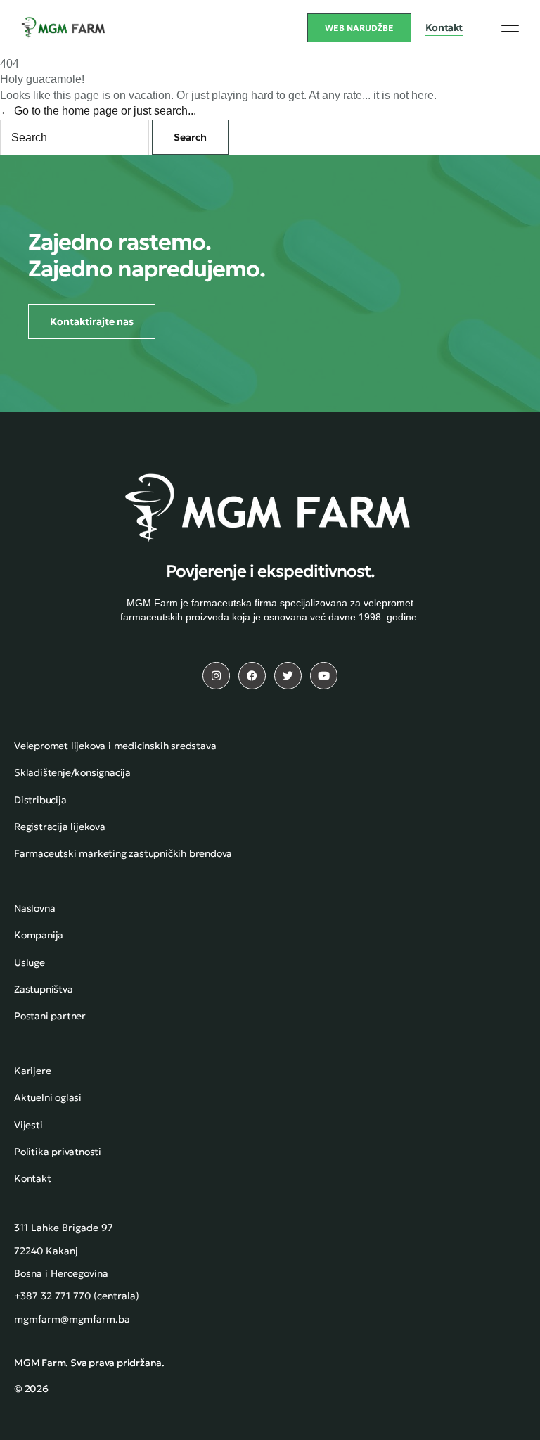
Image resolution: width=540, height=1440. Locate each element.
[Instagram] (216, 675)
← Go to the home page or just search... (98, 111)
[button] (510, 28)
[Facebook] (252, 675)
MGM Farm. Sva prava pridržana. (89, 1362)
